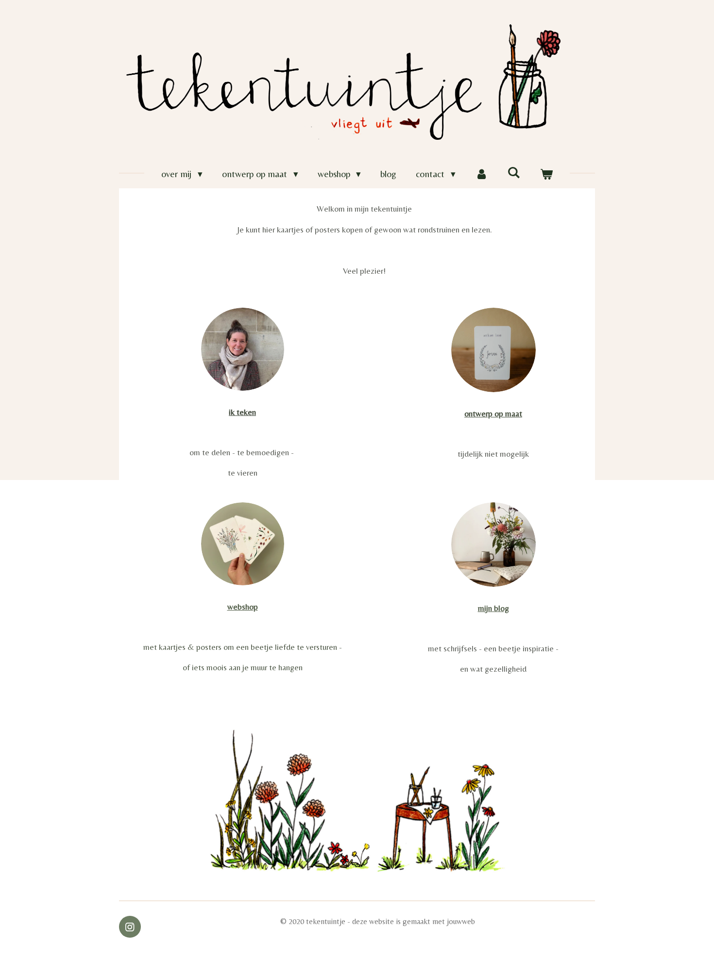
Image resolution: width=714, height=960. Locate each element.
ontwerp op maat (493, 413)
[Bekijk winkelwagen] (546, 174)
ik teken (242, 412)
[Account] (481, 174)
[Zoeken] (513, 172)
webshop (242, 607)
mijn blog (493, 608)
